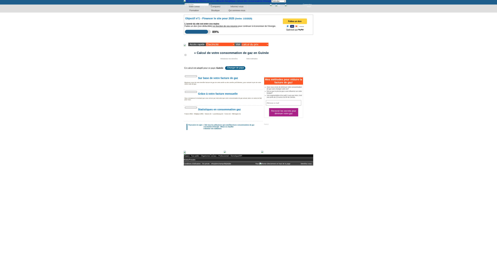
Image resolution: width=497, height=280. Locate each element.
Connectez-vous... (307, 5)
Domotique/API (236, 156)
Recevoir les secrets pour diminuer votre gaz (283, 112)
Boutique (215, 10)
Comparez (215, 6)
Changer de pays (235, 68)
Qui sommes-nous (237, 10)
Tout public (195, 156)
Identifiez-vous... (307, 164)
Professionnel (223, 156)
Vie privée (206, 164)
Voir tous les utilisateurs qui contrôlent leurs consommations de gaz (229, 125)
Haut (257, 164)
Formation (194, 10)
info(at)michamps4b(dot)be (221, 164)
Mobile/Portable (189, 160)
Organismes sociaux (209, 156)
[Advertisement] (248, 142)
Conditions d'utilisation (192, 164)
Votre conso (194, 6)
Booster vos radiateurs (213, 129)
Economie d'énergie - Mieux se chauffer (219, 127)
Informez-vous (237, 6)
